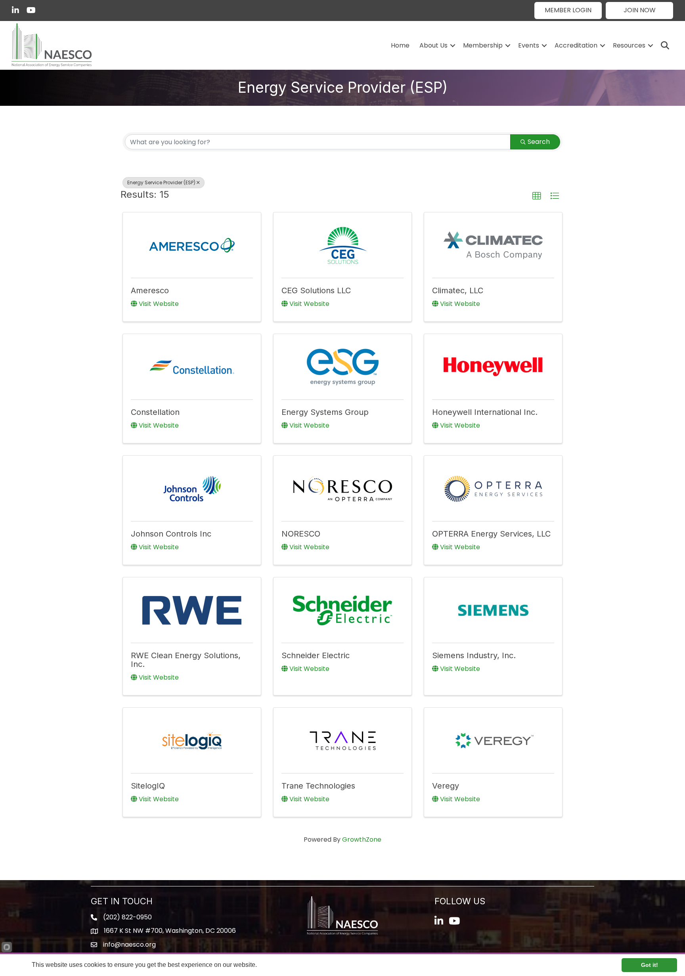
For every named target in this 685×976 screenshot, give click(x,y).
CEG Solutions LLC (316, 290)
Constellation (155, 412)
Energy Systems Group (325, 412)
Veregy (445, 786)
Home (400, 45)
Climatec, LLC (457, 290)
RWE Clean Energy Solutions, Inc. (186, 660)
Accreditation (576, 45)
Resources (629, 45)
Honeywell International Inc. (485, 412)
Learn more (274, 964)
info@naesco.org (129, 944)
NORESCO (300, 534)
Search (539, 141)
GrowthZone (361, 839)
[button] (568, 10)
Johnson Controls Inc (171, 534)
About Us (433, 45)
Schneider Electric (315, 655)
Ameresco (150, 290)
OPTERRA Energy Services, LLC (491, 534)
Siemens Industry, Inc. (474, 655)
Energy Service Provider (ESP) (161, 182)
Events (528, 45)
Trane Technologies (318, 786)
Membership (483, 45)
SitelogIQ (148, 786)
